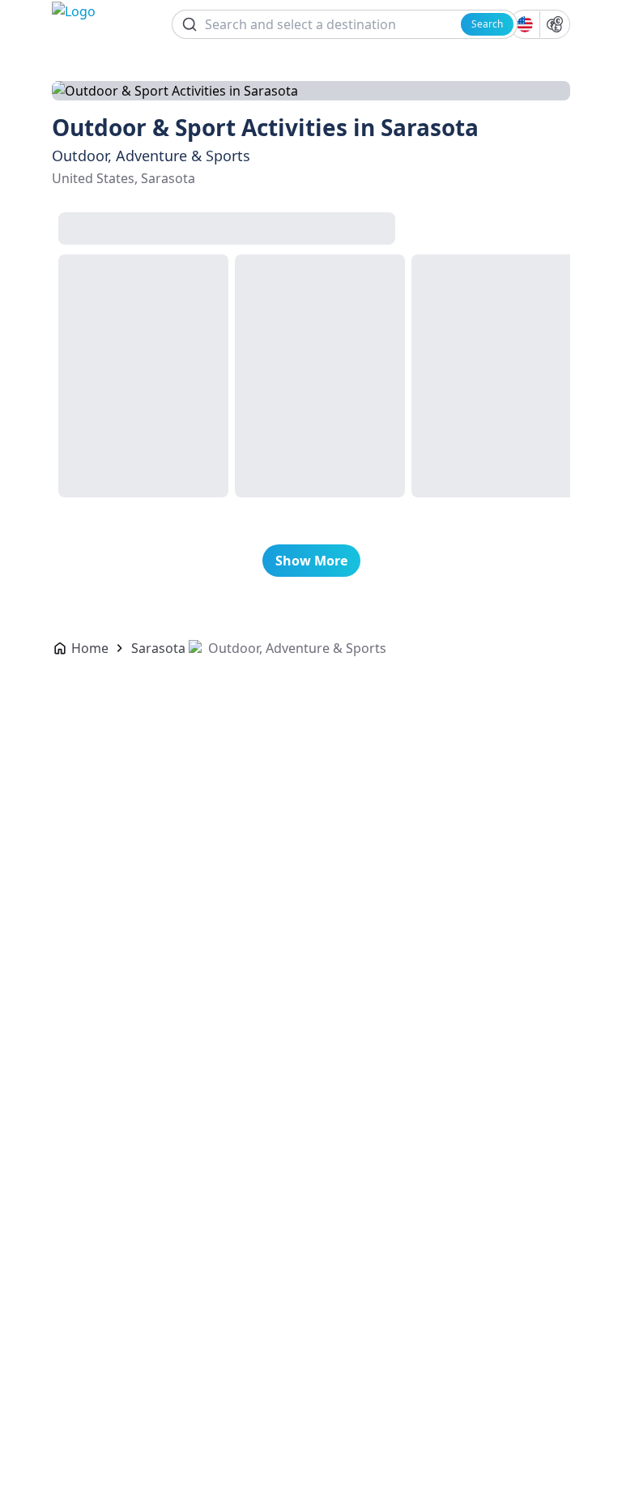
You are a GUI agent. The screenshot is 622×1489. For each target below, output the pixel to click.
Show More (311, 561)
